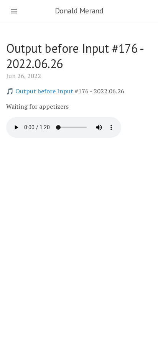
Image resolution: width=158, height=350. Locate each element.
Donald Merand (79, 11)
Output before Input (44, 91)
